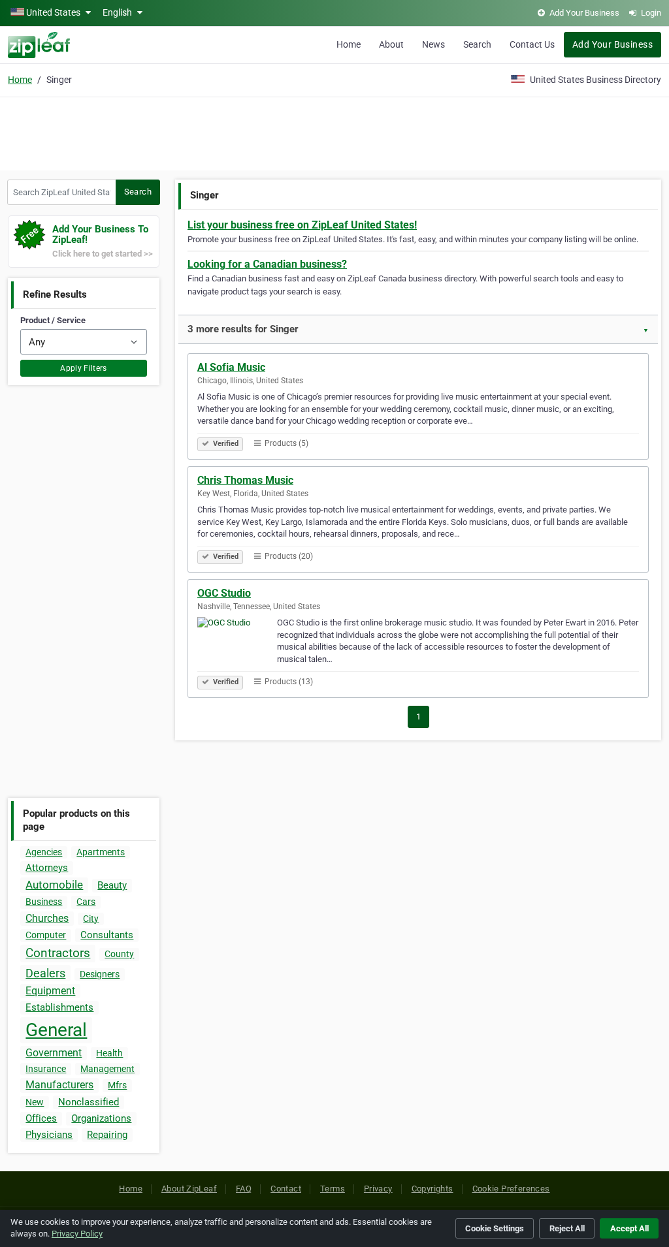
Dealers (45, 973)
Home (348, 44)
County (119, 954)
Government (53, 1053)
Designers (100, 974)
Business (43, 901)
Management (107, 1069)
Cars (85, 901)
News (433, 44)
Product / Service (53, 320)
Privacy (378, 1188)
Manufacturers (59, 1085)
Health (109, 1053)
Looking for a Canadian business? (267, 264)
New (34, 1102)
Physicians (49, 1135)
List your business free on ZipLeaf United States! (302, 225)
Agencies (43, 852)
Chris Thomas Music (245, 480)
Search (477, 44)
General (56, 1030)
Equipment (50, 991)
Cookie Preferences (511, 1188)
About (391, 44)
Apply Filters (83, 368)
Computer (45, 935)
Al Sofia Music (231, 367)
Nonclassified (88, 1102)
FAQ (244, 1188)
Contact (285, 1188)
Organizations (101, 1118)
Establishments (59, 1007)
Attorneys (46, 868)
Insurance (45, 1069)
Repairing (107, 1135)
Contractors (57, 952)
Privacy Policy (77, 1234)
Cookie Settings (494, 1228)
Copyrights (432, 1188)
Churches (47, 918)
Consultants (106, 935)
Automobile (54, 884)
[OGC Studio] (237, 645)
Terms (332, 1188)
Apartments (100, 852)
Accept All (629, 1228)
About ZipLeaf (189, 1188)
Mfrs (117, 1085)
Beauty (112, 885)
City (91, 918)
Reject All (567, 1228)
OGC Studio (224, 593)
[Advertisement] (334, 132)
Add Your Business (612, 44)
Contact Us (532, 44)
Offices (41, 1118)
